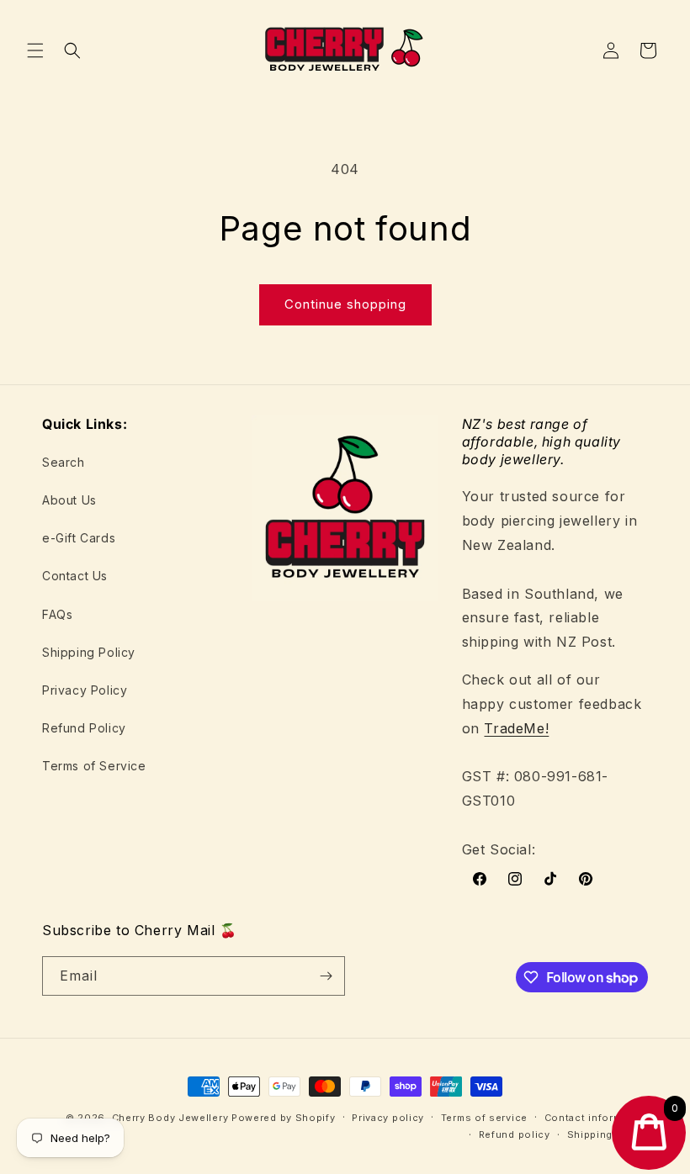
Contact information (596, 1118)
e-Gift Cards (78, 538)
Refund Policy (84, 728)
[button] (35, 50)
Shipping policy (608, 1134)
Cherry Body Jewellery (170, 1118)
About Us (69, 500)
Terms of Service (94, 766)
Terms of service (484, 1118)
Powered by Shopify (283, 1118)
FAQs (57, 614)
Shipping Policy (88, 652)
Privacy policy (388, 1118)
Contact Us (75, 575)
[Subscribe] (325, 976)
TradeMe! (516, 728)
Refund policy (514, 1134)
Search (63, 462)
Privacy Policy (84, 690)
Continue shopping (345, 304)
